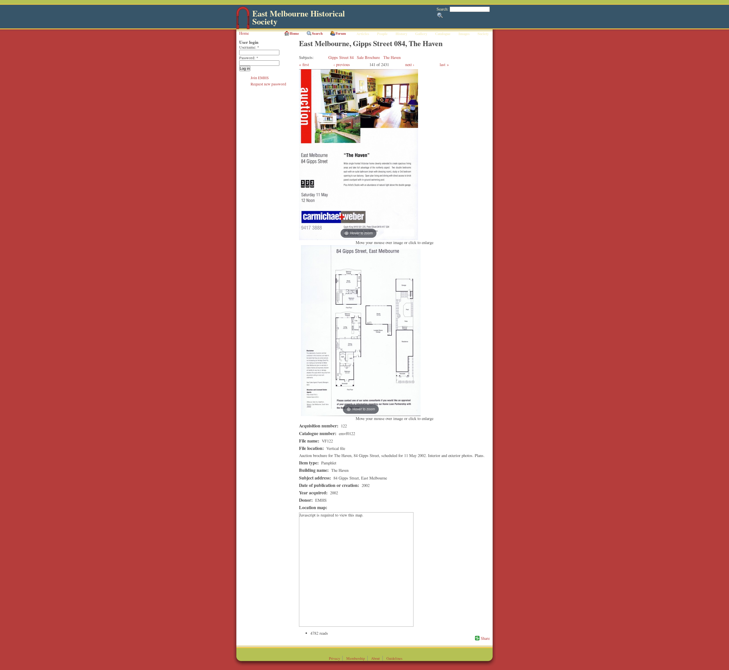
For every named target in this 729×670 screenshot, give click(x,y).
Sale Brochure (368, 57)
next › (409, 64)
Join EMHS (260, 77)
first (305, 64)
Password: (248, 57)
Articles (363, 33)
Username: (249, 47)
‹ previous (341, 64)
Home (244, 33)
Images (464, 33)
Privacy (334, 658)
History (401, 33)
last (442, 64)
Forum (340, 33)
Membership (355, 658)
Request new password (268, 84)
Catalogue (442, 33)
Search (317, 33)
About (375, 658)
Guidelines (394, 658)
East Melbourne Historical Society (298, 17)
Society (483, 33)
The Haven (392, 57)
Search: (443, 9)
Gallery (421, 33)
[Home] (242, 27)
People (382, 33)
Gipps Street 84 (341, 57)
